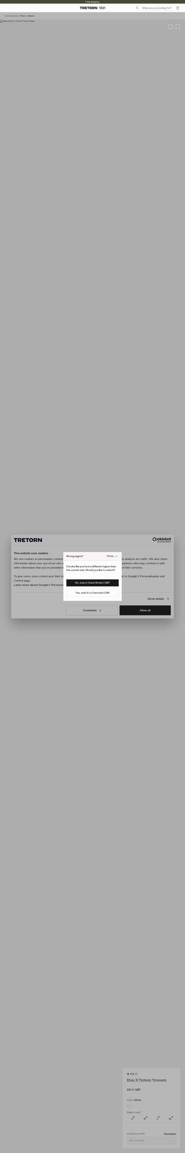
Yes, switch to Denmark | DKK (92, 593)
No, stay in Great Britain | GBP (92, 583)
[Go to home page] (92, 8)
